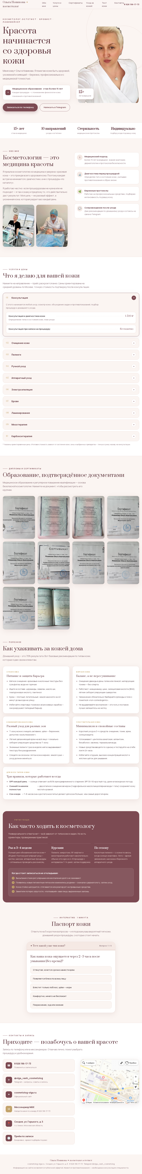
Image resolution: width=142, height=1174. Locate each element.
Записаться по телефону (20, 107)
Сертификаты (76, 3)
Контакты (119, 3)
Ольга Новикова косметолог (15, 4)
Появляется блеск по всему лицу (49, 978)
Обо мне (44, 4)
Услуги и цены (57, 4)
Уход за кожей (90, 4)
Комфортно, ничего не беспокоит (50, 996)
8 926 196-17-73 (131, 4)
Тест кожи (104, 4)
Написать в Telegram (55, 107)
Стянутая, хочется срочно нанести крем (53, 969)
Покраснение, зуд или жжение (48, 1004)
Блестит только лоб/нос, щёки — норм (52, 987)
